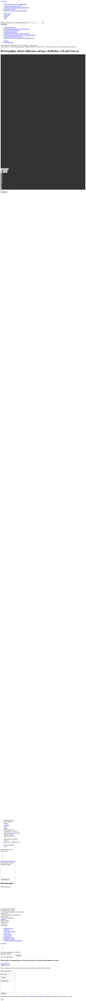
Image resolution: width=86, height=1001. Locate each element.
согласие (41, 996)
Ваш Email (4, 974)
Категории (3, 24)
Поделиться (4, 192)
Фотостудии (17, 6)
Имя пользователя (6, 971)
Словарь (12, 9)
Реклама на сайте (9, 937)
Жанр (5, 828)
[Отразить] (5, 171)
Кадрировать (4, 169)
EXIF (11, 834)
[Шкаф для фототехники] (43, 907)
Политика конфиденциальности (13, 940)
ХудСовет (7, 933)
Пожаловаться (5, 879)
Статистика (7, 936)
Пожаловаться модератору (8, 861)
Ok (2, 999)
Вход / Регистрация (9, 931)
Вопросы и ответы (21, 10)
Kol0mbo (6, 825)
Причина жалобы (6, 864)
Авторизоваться (5, 963)
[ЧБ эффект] (2, 171)
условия (31, 996)
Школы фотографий (23, 7)
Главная (6, 41)
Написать (3, 993)
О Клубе (6, 930)
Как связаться (8, 934)
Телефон (3, 977)
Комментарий (5, 980)
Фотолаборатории (21, 4)
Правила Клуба (8, 928)
